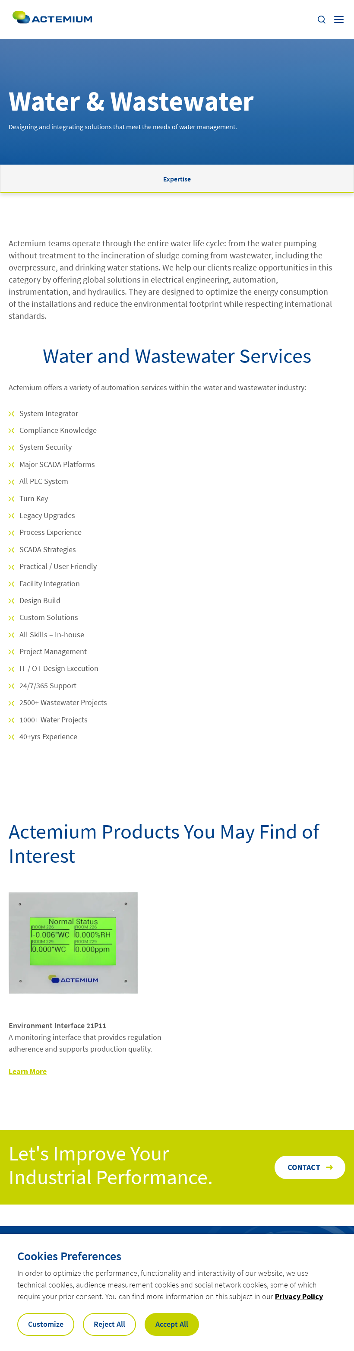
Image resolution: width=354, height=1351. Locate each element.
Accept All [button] (171, 1324)
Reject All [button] (109, 1324)
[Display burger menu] (340, 19)
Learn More (28, 1071)
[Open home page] (52, 19)
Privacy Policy (299, 1296)
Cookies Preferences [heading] (69, 1256)
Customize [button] (45, 1324)
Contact (304, 1167)
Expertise (177, 179)
